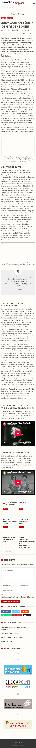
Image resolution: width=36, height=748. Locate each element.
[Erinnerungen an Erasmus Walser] (10, 531)
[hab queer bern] (18, 654)
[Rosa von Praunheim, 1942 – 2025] (10, 512)
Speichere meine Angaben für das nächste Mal (18, 597)
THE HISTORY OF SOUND (10, 633)
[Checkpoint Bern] (18, 684)
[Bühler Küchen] (18, 704)
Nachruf (5, 508)
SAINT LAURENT (7, 641)
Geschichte (9, 18)
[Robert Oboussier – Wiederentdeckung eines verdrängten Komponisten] (26, 531)
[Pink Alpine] (18, 694)
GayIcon (4, 18)
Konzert (21, 526)
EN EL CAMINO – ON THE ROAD (12, 637)
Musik (21, 508)
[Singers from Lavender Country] (26, 512)
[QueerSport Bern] (18, 660)
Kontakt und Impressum (18, 745)
